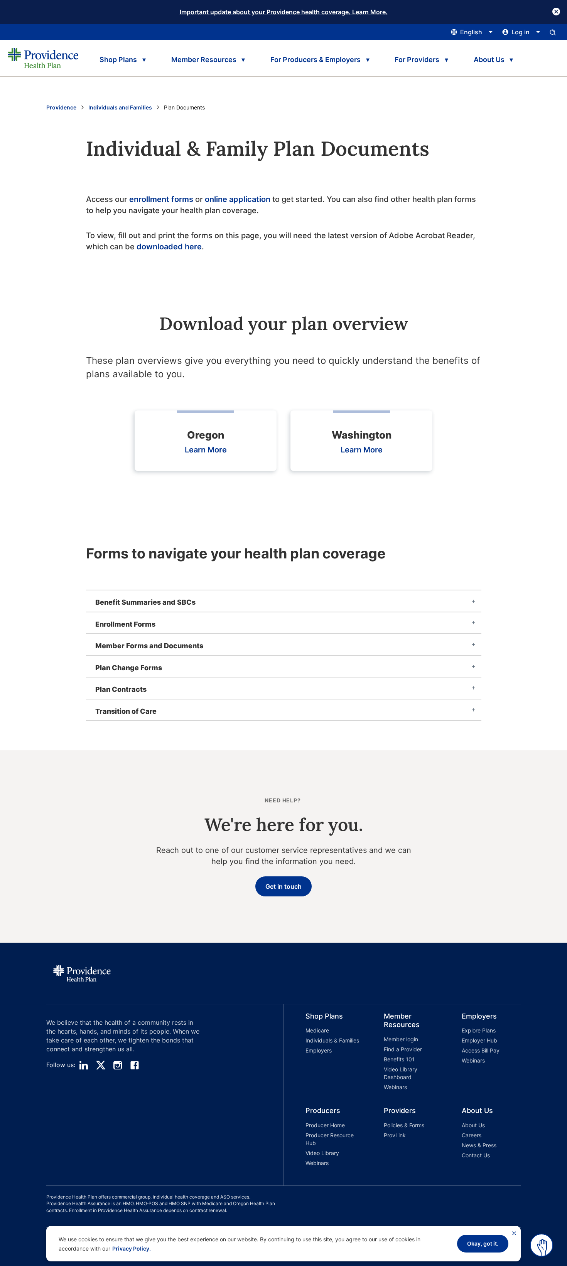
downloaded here (169, 246)
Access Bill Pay (481, 1050)
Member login (401, 1039)
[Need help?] (541, 1245)
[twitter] (100, 1065)
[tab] (283, 600)
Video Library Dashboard (400, 1073)
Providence (61, 107)
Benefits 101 (399, 1059)
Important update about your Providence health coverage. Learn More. (284, 12)
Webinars (395, 1087)
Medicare (317, 1030)
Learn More (206, 449)
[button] (323, 1052)
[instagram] (117, 1065)
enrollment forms (161, 199)
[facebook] (134, 1065)
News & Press (479, 1145)
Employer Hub (479, 1040)
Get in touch (283, 886)
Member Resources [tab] (203, 59)
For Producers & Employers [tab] (315, 59)
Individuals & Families (332, 1040)
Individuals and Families (120, 107)
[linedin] (83, 1065)
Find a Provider (403, 1049)
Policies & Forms (404, 1125)
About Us (473, 1125)
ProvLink (395, 1135)
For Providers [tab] (417, 59)
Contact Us (476, 1155)
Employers (318, 1050)
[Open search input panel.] (553, 32)
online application (237, 199)
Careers (471, 1135)
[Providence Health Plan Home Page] (43, 58)
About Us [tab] (489, 59)
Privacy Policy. (131, 1248)
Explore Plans (479, 1030)
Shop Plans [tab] (118, 59)
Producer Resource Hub (329, 1139)
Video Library (322, 1153)
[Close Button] (556, 11)
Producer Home (325, 1125)
